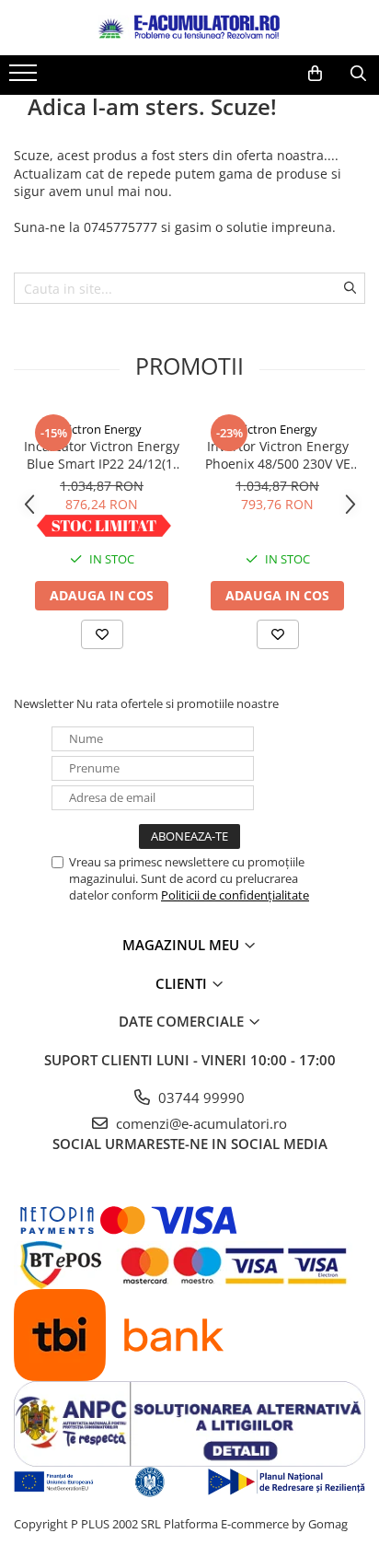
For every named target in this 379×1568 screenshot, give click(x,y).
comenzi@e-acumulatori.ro (199, 1123)
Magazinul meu (182, 944)
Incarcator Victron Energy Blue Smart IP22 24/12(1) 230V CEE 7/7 (101, 454)
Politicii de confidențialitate (235, 895)
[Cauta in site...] (358, 73)
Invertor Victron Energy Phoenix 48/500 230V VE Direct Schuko (277, 454)
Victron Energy (102, 429)
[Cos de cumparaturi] (315, 73)
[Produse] (25, 78)
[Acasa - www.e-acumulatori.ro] (189, 27)
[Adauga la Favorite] (102, 634)
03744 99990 (200, 1097)
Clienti (183, 983)
